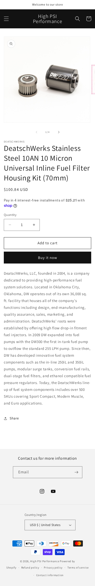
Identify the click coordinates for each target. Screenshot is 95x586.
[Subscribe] (76, 472)
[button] (6, 18)
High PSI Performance (44, 561)
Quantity (10, 215)
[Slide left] (36, 132)
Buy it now (47, 257)
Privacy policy (53, 567)
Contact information (50, 575)
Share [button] (14, 418)
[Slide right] (58, 132)
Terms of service (78, 567)
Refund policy (30, 567)
